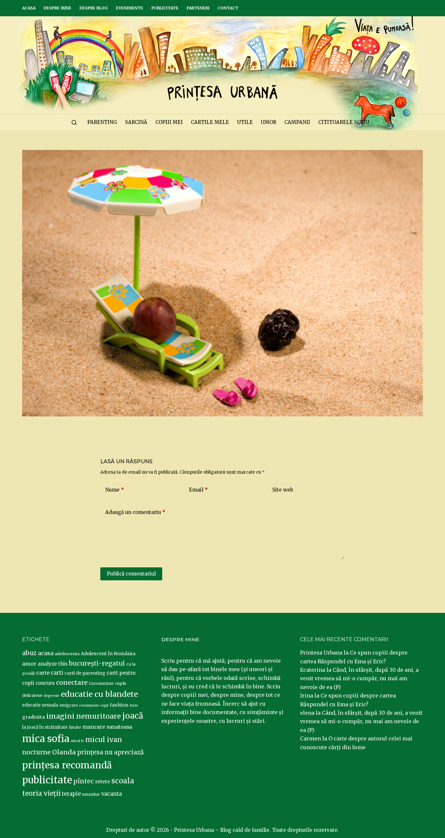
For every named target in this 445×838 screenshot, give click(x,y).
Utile (245, 122)
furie (134, 705)
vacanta (111, 794)
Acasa (29, 8)
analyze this (53, 664)
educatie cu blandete (99, 694)
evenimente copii (93, 705)
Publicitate (165, 8)
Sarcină (136, 122)
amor (29, 663)
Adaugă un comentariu (135, 512)
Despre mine (57, 8)
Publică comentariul (131, 574)
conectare (72, 682)
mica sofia (45, 739)
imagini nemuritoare (83, 716)
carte (43, 672)
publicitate (47, 780)
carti (57, 672)
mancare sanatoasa (107, 726)
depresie (52, 695)
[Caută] (74, 122)
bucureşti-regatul (97, 663)
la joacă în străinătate (45, 727)
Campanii (297, 122)
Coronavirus (101, 683)
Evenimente (129, 8)
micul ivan (103, 740)
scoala (122, 780)
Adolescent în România (108, 653)
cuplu (120, 683)
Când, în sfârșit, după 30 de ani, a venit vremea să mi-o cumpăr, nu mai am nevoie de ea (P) (359, 678)
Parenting (102, 122)
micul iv (77, 741)
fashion (119, 705)
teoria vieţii (41, 793)
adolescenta (67, 653)
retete (102, 781)
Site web (282, 490)
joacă (132, 716)
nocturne (36, 752)
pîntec (83, 781)
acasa (45, 653)
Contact (228, 8)
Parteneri (198, 8)
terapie (71, 794)
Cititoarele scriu (343, 122)
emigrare (69, 705)
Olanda (64, 752)
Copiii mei (169, 122)
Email (198, 490)
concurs (45, 683)
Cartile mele (210, 122)
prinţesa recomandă (67, 765)
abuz (29, 653)
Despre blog (93, 8)
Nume (114, 490)
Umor (268, 122)
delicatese (32, 695)
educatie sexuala (40, 705)
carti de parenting (85, 673)
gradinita (33, 717)
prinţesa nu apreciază (110, 752)
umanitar (91, 794)
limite (75, 727)
